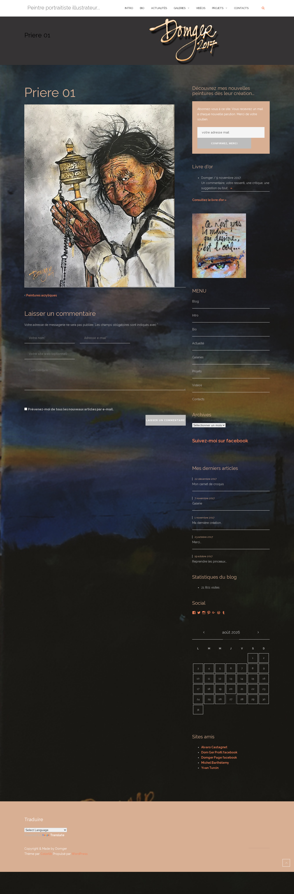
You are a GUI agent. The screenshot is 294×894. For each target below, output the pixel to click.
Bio (194, 329)
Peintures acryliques (41, 295)
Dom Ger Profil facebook (219, 752)
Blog (195, 301)
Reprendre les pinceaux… (209, 561)
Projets (217, 8)
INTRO (129, 8)
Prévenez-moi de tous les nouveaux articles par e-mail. (71, 409)
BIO (142, 8)
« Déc (203, 632)
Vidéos (200, 8)
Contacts (241, 8)
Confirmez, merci (224, 143)
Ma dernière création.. (207, 522)
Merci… (196, 542)
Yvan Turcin (209, 768)
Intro (195, 315)
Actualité (198, 343)
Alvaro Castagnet (214, 747)
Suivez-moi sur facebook (220, 440)
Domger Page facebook (219, 757)
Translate (57, 835)
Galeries (179, 8)
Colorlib (46, 854)
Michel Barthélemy (215, 762)
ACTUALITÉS (159, 8)
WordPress (80, 854)
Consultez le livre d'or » (209, 200)
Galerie (197, 503)
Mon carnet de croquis (208, 484)
